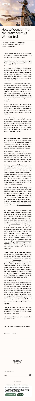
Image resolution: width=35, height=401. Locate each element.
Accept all (20, 394)
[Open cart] (28, 4)
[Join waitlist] (30, 375)
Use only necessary (10, 394)
